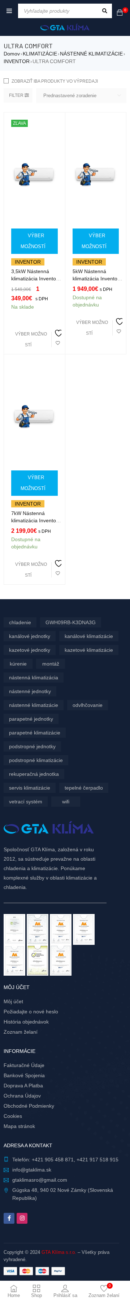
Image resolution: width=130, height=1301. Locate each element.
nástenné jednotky (30, 691)
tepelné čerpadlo (84, 788)
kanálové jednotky (29, 636)
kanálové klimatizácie (89, 636)
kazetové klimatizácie (89, 650)
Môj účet (13, 1001)
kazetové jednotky (29, 650)
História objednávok (26, 1022)
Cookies (13, 1116)
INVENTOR (17, 61)
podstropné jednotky (32, 746)
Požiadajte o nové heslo (31, 1011)
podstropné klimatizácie (36, 760)
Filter (16, 95)
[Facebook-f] (9, 1218)
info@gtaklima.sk (31, 1170)
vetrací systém (25, 801)
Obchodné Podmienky (29, 1106)
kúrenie (18, 664)
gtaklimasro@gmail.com (39, 1180)
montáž (50, 664)
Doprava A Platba (23, 1085)
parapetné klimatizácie (34, 733)
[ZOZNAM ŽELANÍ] (57, 339)
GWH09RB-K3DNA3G (71, 622)
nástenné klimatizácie (33, 705)
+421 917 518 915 (97, 1159)
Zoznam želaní (21, 1032)
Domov (12, 54)
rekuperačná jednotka (34, 774)
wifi (65, 801)
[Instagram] (22, 1218)
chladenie (20, 622)
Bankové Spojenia (24, 1075)
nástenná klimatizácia (33, 677)
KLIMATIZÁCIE (40, 54)
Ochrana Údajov (22, 1096)
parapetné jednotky (31, 719)
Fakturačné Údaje (24, 1065)
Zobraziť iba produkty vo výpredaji (55, 81)
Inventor (28, 262)
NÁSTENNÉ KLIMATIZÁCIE (91, 54)
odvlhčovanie (88, 705)
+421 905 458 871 (53, 1159)
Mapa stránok (19, 1126)
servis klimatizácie (29, 788)
